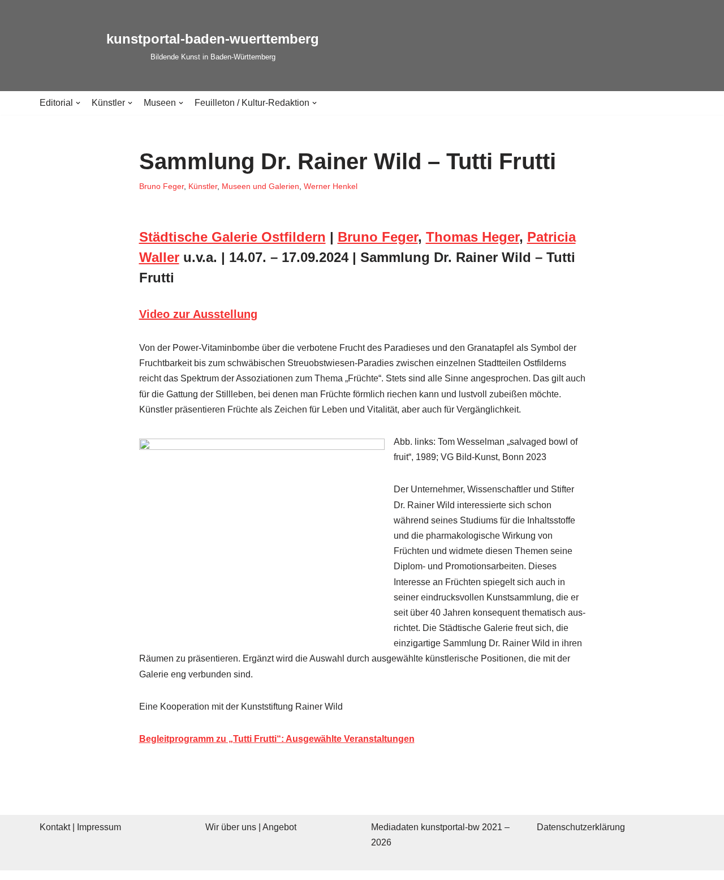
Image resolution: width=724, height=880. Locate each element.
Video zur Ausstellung (198, 314)
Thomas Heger (472, 236)
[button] (78, 103)
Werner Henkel (330, 186)
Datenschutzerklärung (581, 827)
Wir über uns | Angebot (250, 827)
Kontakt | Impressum (80, 827)
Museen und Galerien (260, 186)
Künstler (202, 186)
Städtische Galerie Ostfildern (232, 236)
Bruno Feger (161, 186)
